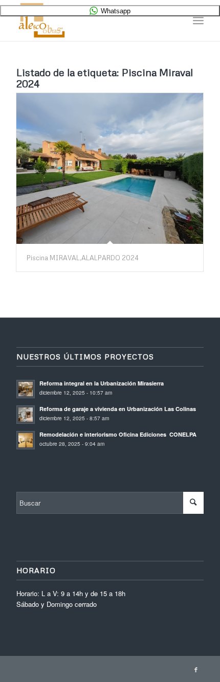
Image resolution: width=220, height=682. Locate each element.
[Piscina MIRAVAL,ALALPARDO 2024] (109, 168)
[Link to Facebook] (196, 669)
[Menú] (198, 20)
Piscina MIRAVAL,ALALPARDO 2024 (83, 258)
